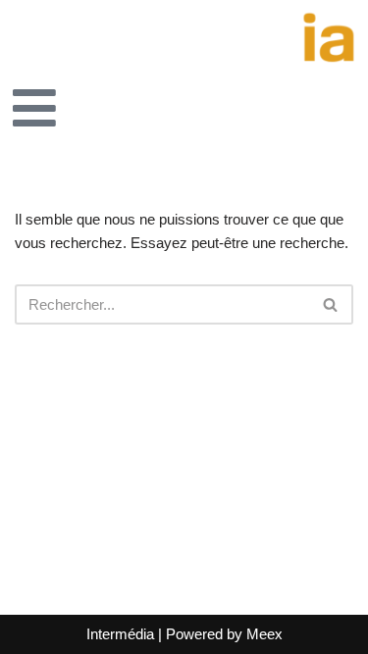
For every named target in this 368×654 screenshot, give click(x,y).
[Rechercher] (331, 304)
